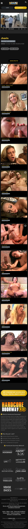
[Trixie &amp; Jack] (14, 181)
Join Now (20, 7)
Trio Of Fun (4, 245)
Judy (3, 272)
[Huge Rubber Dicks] (7, 488)
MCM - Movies (14, 48)
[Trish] (14, 367)
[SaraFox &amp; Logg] (14, 127)
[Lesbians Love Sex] (7, 461)
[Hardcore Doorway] (7, 451)
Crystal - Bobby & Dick (7, 85)
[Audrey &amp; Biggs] (14, 154)
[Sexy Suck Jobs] (20, 470)
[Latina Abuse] (20, 451)
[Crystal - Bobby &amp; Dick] (14, 74)
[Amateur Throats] (7, 479)
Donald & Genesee (6, 112)
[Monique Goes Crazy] (14, 341)
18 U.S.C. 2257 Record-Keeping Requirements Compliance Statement (14, 506)
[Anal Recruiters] (7, 470)
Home (3, 511)
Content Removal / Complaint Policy (16, 513)
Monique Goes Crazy (7, 352)
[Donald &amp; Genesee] (14, 101)
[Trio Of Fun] (14, 234)
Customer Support (15, 513)
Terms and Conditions (19, 511)
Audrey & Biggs (5, 165)
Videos (8, 511)
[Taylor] (14, 314)
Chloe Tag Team (6, 299)
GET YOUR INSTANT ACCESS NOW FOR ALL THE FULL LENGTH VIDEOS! (14, 393)
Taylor (3, 325)
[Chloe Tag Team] (14, 287)
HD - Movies (5, 48)
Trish (3, 379)
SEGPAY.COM (11, 518)
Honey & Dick (5, 219)
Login (7, 7)
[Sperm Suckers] (20, 479)
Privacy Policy (6, 513)
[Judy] (14, 261)
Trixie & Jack (5, 192)
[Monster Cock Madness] (13, 3)
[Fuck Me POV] (20, 488)
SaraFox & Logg (5, 139)
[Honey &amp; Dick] (14, 207)
